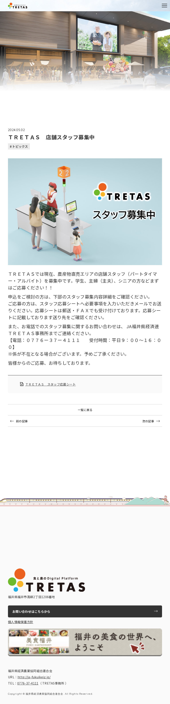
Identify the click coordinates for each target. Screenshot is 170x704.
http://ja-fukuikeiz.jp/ (33, 677)
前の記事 (22, 421)
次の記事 (148, 421)
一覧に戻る (85, 410)
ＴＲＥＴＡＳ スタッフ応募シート (50, 384)
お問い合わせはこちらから (31, 611)
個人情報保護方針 (20, 622)
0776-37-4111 (27, 683)
